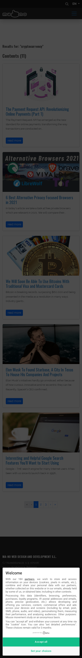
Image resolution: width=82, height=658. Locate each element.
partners (29, 579)
